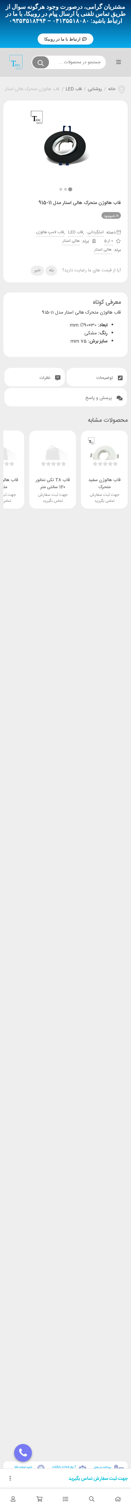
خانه (112, 89)
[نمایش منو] (118, 62)
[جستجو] (40, 62)
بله (51, 270)
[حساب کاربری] (13, 1499)
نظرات (46, 378)
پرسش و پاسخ (99, 398)
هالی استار (71, 241)
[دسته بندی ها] (65, 1499)
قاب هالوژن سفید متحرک (104, 483)
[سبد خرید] (39, 1499)
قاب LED (74, 89)
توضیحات (105, 378)
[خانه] (118, 1499)
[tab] (97, 377)
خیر (37, 270)
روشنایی (95, 89)
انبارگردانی (95, 232)
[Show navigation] (23, 1453)
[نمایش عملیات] (10, 1479)
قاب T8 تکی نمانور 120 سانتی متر (53, 483)
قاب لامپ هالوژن (50, 232)
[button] (65, 39)
